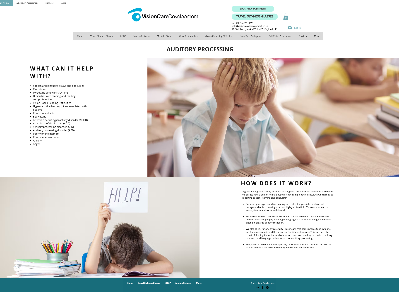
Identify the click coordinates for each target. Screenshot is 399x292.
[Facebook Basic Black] (262, 287)
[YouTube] (257, 287)
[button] (285, 17)
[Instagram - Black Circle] (267, 287)
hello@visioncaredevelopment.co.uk (250, 26)
